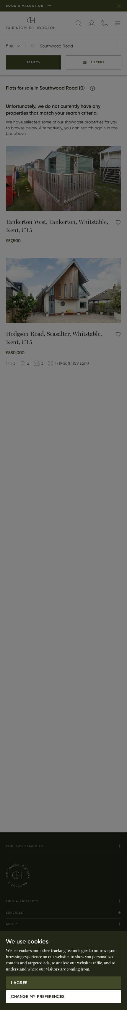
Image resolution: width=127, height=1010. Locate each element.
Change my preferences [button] (38, 996)
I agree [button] (19, 982)
